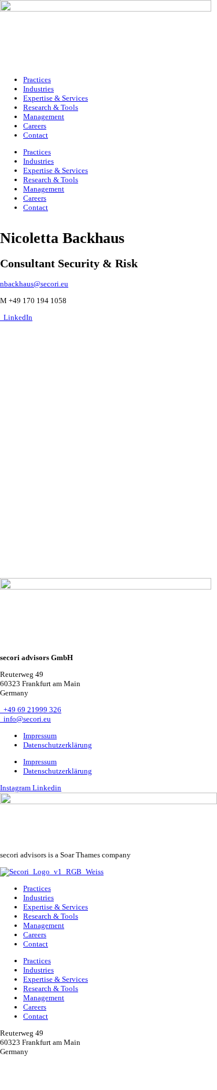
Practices (37, 79)
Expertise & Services (55, 98)
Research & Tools (50, 107)
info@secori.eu (25, 719)
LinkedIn (16, 317)
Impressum (40, 735)
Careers (34, 125)
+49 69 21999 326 (30, 709)
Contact (35, 135)
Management (43, 116)
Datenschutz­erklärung (57, 745)
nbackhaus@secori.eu (34, 283)
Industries (38, 88)
